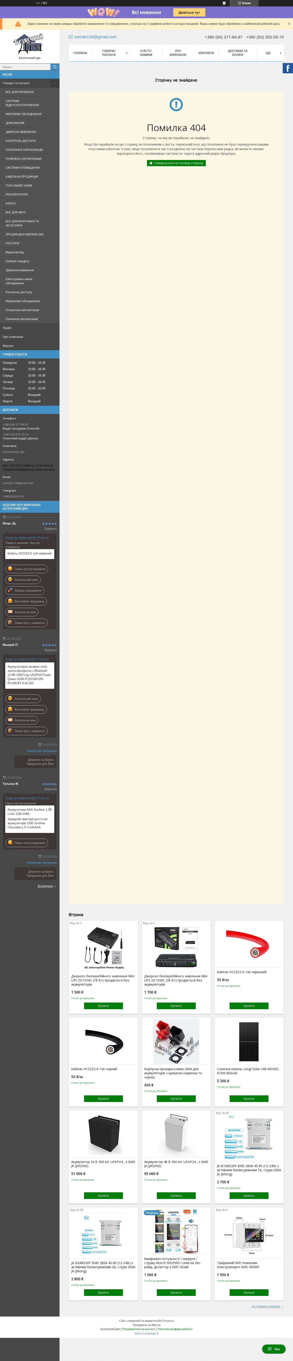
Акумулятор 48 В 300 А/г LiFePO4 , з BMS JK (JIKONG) (176, 1164)
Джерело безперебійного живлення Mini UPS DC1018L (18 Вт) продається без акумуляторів (102, 980)
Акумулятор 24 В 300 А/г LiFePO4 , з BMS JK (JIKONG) (103, 1164)
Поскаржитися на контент (138, 1329)
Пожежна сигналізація (22, 319)
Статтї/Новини (146, 53)
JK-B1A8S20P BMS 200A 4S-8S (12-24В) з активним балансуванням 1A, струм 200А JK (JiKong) (249, 1170)
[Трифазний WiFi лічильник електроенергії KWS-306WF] (249, 1235)
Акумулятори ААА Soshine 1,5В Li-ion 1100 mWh (30, 811)
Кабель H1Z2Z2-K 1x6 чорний (94, 1069)
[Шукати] (55, 66)
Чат (277, 1349)
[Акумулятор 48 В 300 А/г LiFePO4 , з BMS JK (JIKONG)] (176, 1134)
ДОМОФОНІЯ (15, 123)
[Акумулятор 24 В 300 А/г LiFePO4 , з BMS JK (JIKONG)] (103, 1134)
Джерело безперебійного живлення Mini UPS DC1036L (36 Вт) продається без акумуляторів (175, 980)
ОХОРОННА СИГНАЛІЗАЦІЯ (24, 150)
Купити (103, 1006)
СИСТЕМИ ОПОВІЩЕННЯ (23, 167)
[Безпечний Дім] (29, 44)
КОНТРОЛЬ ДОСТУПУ (21, 141)
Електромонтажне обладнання (19, 281)
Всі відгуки (45, 886)
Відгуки (8, 346)
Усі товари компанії (266, 1306)
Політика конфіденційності (175, 1329)
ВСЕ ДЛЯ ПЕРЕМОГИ (20, 92)
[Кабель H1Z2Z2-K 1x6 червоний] (249, 944)
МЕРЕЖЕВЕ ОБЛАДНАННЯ (23, 114)
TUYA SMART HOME (19, 185)
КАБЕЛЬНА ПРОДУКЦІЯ (22, 176)
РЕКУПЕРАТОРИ (17, 194)
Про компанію (13, 337)
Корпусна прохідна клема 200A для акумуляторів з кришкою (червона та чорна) (173, 1073)
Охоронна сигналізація (22, 310)
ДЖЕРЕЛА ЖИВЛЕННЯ (21, 132)
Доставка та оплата (237, 53)
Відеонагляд (15, 252)
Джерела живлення (20, 270)
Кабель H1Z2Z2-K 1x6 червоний (30, 553)
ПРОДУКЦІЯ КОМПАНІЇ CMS (25, 234)
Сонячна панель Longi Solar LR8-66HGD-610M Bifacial (248, 1071)
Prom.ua (168, 1320)
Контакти (206, 53)
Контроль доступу (19, 292)
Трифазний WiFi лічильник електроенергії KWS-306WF (238, 1265)
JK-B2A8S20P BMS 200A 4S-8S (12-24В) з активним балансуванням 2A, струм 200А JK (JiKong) (103, 1267)
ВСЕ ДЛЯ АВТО (16, 212)
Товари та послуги (16, 83)
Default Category (17, 261)
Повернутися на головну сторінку (178, 163)
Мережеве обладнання (23, 301)
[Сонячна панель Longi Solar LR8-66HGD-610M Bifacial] (249, 1041)
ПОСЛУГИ (12, 243)
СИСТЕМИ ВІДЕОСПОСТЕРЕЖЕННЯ (22, 103)
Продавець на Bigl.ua (146, 1325)
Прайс (7, 328)
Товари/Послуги (109, 53)
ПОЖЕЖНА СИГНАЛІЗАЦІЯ (23, 159)
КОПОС (11, 203)
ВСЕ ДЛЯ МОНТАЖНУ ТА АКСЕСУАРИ (22, 223)
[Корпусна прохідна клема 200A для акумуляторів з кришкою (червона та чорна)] (176, 1041)
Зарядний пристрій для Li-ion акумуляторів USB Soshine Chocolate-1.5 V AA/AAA (28, 823)
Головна (80, 53)
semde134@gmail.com (18, 483)
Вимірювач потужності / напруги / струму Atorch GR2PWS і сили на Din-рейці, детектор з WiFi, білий (172, 1263)
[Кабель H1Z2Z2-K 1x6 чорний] (103, 1041)
